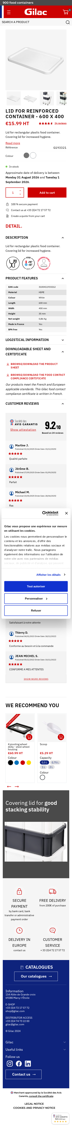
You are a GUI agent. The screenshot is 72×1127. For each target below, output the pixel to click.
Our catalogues (34, 976)
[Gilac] (36, 11)
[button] (9, 98)
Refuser (36, 610)
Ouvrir (29, 737)
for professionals (15, 2)
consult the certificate (41, 1096)
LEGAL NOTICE (34, 1103)
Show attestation (23, 430)
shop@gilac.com (15, 1011)
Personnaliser (34, 598)
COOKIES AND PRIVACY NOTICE (34, 1107)
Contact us (21, 1074)
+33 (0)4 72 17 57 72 (17, 1007)
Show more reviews (36, 678)
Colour (9, 156)
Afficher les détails (48, 574)
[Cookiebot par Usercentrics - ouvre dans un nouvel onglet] (43, 513)
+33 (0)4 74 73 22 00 (17, 1021)
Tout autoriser (36, 586)
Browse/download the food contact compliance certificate (38, 376)
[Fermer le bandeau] (66, 513)
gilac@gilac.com (15, 1024)
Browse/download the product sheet (34, 365)
